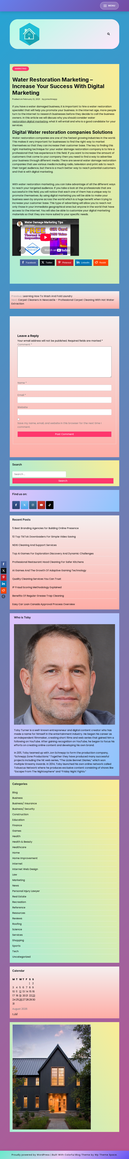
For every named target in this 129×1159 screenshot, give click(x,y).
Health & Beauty (22, 842)
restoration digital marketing (30, 121)
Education (18, 820)
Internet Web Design (25, 869)
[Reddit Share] (3, 590)
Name (22, 383)
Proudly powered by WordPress (31, 1154)
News (15, 885)
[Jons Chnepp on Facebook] (16, 505)
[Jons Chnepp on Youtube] (41, 505)
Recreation (19, 902)
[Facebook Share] (3, 564)
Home (16, 853)
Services (17, 935)
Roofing (17, 924)
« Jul (14, 1014)
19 (20, 995)
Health (16, 836)
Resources (18, 913)
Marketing (20, 68)
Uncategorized (21, 957)
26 (20, 999)
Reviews (17, 918)
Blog (15, 792)
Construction (20, 814)
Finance (17, 825)
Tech (15, 951)
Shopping (18, 940)
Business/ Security (23, 809)
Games (16, 831)
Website (22, 407)
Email (21, 395)
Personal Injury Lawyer (26, 891)
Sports (16, 946)
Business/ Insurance (24, 803)
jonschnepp (51, 99)
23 (33, 995)
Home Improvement (25, 858)
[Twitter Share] (3, 570)
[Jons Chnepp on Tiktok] (49, 505)
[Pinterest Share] (3, 577)
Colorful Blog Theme (77, 1154)
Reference (18, 907)
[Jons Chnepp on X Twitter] (24, 505)
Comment (24, 344)
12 (20, 991)
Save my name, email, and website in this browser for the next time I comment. (59, 425)
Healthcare (19, 847)
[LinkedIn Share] (3, 584)
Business (17, 798)
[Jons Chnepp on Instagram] (33, 505)
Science (17, 929)
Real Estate (19, 896)
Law (14, 874)
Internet (17, 863)
